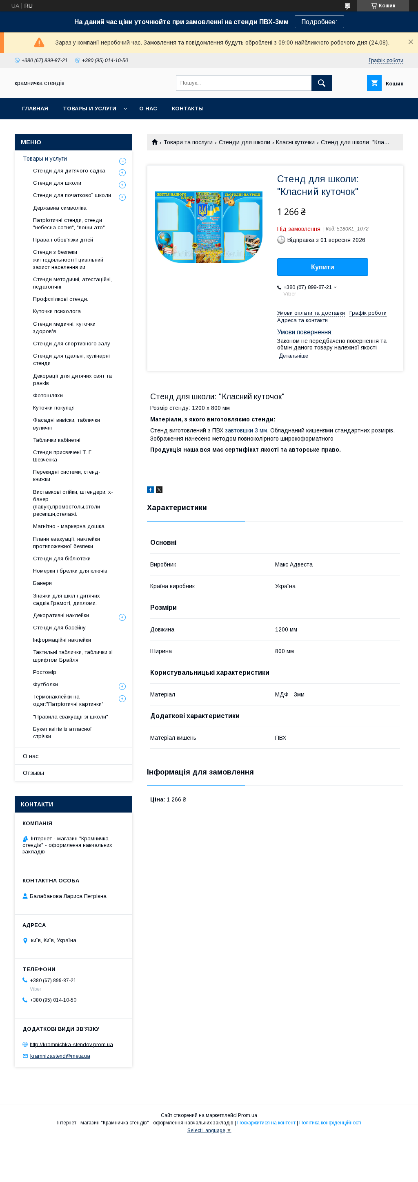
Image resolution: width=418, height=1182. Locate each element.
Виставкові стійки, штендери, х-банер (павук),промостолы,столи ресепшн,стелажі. (73, 503)
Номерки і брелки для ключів (70, 571)
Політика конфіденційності (330, 1123)
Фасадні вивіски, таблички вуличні (66, 423)
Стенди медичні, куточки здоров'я (64, 327)
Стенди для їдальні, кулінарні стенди (71, 359)
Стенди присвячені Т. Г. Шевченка (63, 456)
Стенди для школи (244, 142)
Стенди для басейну (59, 628)
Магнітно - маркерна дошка (68, 526)
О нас (148, 108)
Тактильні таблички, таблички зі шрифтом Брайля (73, 656)
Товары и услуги (89, 108)
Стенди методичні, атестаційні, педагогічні (72, 283)
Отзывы (33, 773)
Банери (42, 583)
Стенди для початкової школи (72, 195)
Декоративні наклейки (61, 615)
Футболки (45, 684)
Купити (322, 267)
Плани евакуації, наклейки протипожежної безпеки (66, 542)
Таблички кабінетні (56, 440)
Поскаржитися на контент (266, 1123)
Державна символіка (60, 208)
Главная (35, 108)
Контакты (188, 108)
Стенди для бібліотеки (62, 558)
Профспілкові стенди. (60, 299)
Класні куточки (295, 142)
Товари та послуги (188, 142)
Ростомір (44, 672)
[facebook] (150, 491)
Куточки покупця (54, 408)
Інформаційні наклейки (62, 640)
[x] (159, 491)
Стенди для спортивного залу (71, 343)
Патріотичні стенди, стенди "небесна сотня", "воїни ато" (69, 224)
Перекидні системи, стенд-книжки (66, 475)
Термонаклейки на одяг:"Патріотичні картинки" (68, 700)
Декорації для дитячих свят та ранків (72, 379)
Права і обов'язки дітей (63, 240)
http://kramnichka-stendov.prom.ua (71, 1044)
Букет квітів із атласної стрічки (62, 732)
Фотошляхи (48, 395)
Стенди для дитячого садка (69, 171)
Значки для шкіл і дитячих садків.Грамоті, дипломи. (66, 599)
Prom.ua (247, 1115)
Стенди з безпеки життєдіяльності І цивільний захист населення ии (68, 259)
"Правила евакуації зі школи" (70, 717)
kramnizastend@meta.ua (60, 1056)
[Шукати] (321, 83)
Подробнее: (319, 21)
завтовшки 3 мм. (246, 430)
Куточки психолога (57, 311)
